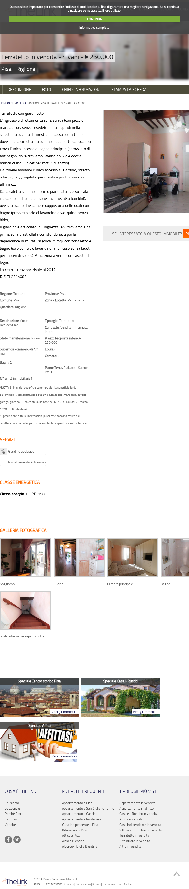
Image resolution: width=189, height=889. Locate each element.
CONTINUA (94, 19)
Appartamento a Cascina (79, 814)
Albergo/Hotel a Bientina (79, 846)
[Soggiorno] (25, 576)
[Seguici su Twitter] (17, 839)
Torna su (177, 874)
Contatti (69, 884)
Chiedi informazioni (81, 89)
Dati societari (83, 884)
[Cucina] (79, 576)
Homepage (7, 103)
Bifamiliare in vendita (134, 841)
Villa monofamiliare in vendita (140, 830)
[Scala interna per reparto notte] (25, 629)
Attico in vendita (131, 819)
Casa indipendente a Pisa (80, 825)
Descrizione (19, 89)
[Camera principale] (132, 576)
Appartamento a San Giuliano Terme (88, 808)
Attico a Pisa (71, 835)
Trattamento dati (112, 884)
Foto (46, 89)
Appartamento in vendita (137, 803)
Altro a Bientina (73, 841)
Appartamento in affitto (136, 808)
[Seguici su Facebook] (8, 839)
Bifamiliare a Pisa (74, 830)
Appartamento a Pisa (77, 803)
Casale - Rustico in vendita (138, 814)
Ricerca (21, 103)
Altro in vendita (130, 846)
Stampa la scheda (129, 89)
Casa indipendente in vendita (140, 825)
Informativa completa (94, 27)
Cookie (128, 884)
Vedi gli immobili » (65, 712)
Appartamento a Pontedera (81, 819)
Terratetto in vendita (134, 835)
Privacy (96, 884)
